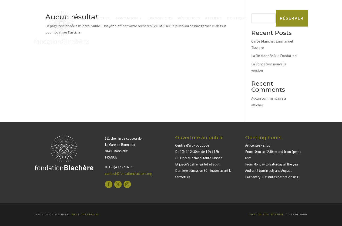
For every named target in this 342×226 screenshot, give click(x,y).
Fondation (127, 18)
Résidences (189, 18)
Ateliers (213, 18)
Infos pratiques (168, 25)
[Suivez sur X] (118, 184)
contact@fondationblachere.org (128, 173)
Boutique (236, 18)
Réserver (292, 18)
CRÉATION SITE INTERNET (266, 214)
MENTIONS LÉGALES (85, 214)
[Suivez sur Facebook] (108, 184)
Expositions (160, 18)
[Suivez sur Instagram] (127, 184)
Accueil (103, 18)
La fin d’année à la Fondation (274, 55)
